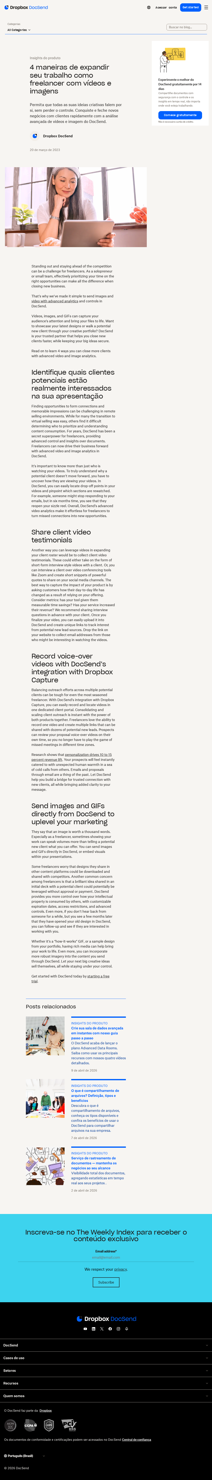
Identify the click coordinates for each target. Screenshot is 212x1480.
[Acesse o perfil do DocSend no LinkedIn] (93, 1330)
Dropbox (46, 1410)
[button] (180, 115)
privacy (120, 1269)
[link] (166, 7)
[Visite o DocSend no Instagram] (118, 1330)
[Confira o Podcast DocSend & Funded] (126, 1330)
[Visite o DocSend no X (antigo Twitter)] (102, 1330)
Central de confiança (136, 1439)
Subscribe (106, 1282)
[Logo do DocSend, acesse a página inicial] (26, 7)
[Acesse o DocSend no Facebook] (110, 1330)
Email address (106, 1251)
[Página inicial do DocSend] (106, 1319)
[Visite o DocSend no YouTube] (85, 1330)
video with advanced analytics (54, 301)
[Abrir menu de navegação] (206, 7)
